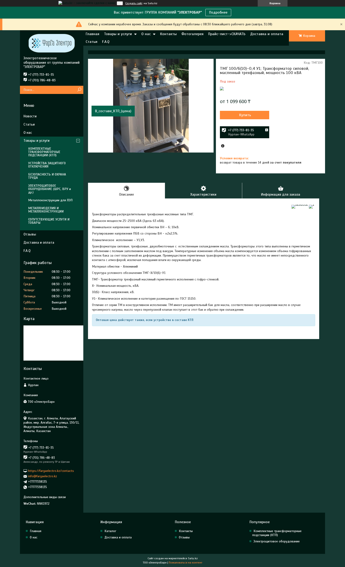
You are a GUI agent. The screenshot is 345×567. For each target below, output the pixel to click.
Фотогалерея (192, 34)
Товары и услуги (118, 34)
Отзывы (29, 234)
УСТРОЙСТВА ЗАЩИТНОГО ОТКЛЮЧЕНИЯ (47, 164)
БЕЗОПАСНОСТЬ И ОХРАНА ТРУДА (47, 176)
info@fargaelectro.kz (42, 476)
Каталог (110, 531)
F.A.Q (105, 41)
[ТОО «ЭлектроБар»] (51, 43)
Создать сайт (133, 3)
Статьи (91, 41)
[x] (311, 205)
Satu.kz (193, 558)
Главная (92, 34)
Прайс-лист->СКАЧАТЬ (226, 34)
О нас (146, 34)
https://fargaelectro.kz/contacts (51, 471)
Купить (245, 115)
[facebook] (299, 205)
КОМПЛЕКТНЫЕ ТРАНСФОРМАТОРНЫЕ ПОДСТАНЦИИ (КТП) (44, 152)
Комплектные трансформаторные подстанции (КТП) (277, 533)
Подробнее (218, 12)
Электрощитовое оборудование (276, 541)
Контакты (168, 34)
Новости (30, 116)
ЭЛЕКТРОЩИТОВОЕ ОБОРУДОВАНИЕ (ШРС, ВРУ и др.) (49, 189)
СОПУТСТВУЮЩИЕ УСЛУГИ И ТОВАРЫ (48, 221)
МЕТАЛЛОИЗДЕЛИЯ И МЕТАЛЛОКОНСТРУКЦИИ (46, 209)
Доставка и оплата (266, 34)
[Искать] (79, 90)
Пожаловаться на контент (185, 562)
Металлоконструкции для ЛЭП (50, 200)
